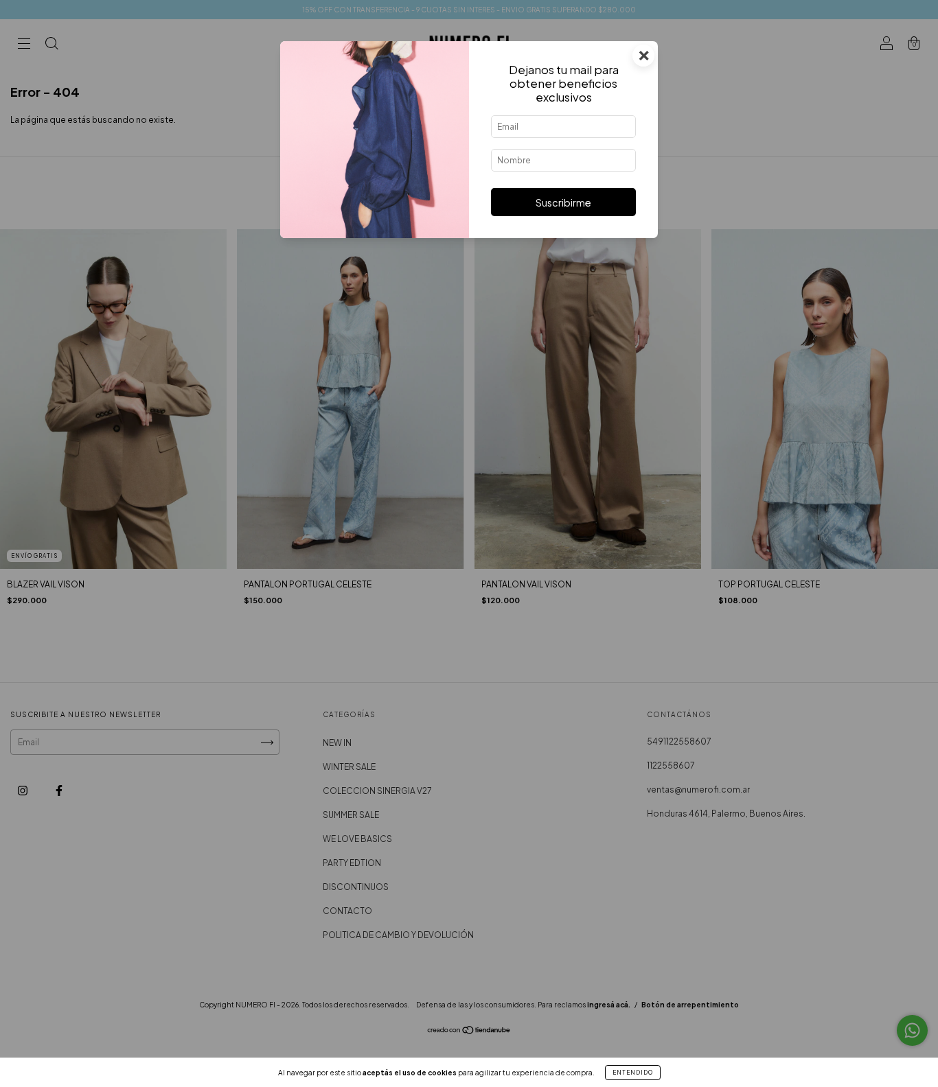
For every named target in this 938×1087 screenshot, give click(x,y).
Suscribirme (563, 202)
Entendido (633, 1072)
